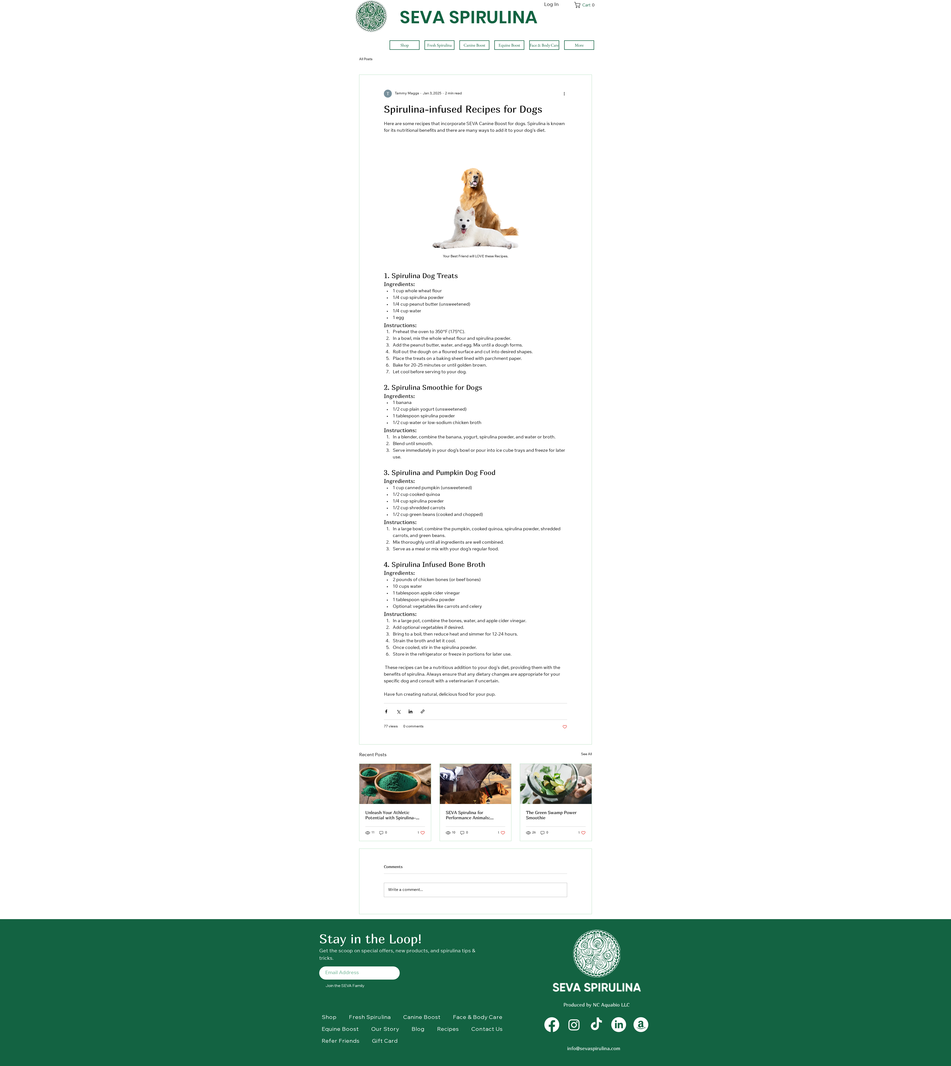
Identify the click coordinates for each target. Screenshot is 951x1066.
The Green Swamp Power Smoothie (551, 815)
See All (586, 754)
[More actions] (564, 94)
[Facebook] (551, 1024)
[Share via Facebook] (386, 711)
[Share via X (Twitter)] (398, 711)
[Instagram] (574, 1024)
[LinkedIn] (618, 1024)
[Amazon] (641, 1024)
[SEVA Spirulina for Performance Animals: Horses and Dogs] (475, 784)
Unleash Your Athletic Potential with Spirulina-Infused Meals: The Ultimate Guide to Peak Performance (394, 815)
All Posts (365, 59)
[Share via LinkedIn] (410, 711)
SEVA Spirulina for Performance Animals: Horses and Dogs (468, 815)
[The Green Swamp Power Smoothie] (556, 784)
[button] (585, 5)
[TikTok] (596, 1024)
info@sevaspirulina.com (593, 1048)
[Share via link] (422, 711)
